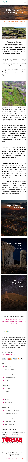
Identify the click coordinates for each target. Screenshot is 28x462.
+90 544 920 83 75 (8, 354)
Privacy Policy (8, 372)
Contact (7, 380)
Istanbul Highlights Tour (11, 413)
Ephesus (20, 319)
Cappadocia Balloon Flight (12, 419)
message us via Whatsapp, (11, 191)
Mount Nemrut (18, 321)
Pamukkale (5, 321)
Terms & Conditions (10, 375)
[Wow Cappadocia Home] (5, 2)
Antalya (11, 321)
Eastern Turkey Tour (13, 244)
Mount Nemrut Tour (17, 282)
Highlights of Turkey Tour (14, 207)
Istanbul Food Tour (10, 421)
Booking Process (9, 369)
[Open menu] (24, 2)
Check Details (19, 211)
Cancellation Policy (10, 377)
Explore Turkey (8, 402)
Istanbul (15, 319)
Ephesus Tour (8, 416)
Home (3, 21)
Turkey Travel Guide (12, 21)
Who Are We (8, 366)
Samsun (22, 21)
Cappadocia (8, 319)
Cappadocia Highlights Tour (12, 410)
